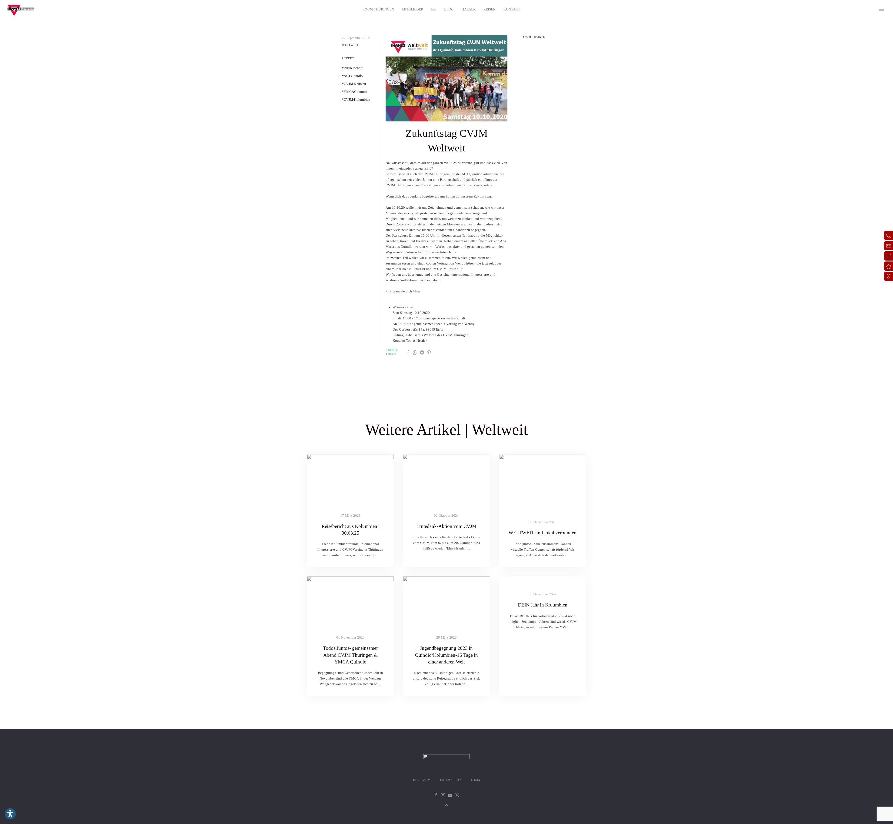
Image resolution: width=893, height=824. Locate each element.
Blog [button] (449, 9)
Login (475, 780)
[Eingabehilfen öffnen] (10, 813)
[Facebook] (408, 352)
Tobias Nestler (416, 340)
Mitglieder (412, 9)
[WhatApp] (415, 352)
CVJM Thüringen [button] (378, 9)
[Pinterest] (429, 352)
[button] (881, 9)
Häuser (469, 9)
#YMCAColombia (355, 92)
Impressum (421, 780)
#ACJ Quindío (352, 76)
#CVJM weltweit (354, 84)
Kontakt (511, 9)
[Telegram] (422, 352)
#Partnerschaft (352, 68)
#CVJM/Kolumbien (356, 99)
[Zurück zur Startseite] (21, 9)
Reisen (489, 9)
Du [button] (433, 9)
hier (417, 291)
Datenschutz (450, 780)
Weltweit (350, 45)
